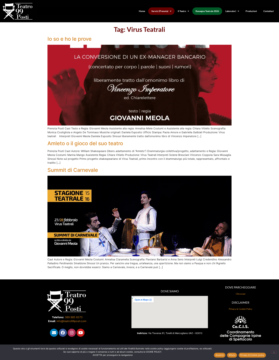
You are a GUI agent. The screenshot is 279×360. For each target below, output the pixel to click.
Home (142, 11)
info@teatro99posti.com (71, 321)
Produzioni (251, 11)
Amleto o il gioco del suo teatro (85, 143)
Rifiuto (232, 355)
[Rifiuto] (274, 352)
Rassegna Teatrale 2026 (207, 11)
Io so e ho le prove (69, 39)
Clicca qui (240, 293)
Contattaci (268, 11)
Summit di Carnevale (72, 170)
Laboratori (230, 11)
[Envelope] (54, 333)
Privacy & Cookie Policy (240, 309)
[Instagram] (72, 333)
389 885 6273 (74, 317)
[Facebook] (63, 333)
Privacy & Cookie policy (252, 355)
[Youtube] (81, 333)
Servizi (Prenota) (159, 11)
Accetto (220, 355)
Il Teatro (182, 11)
